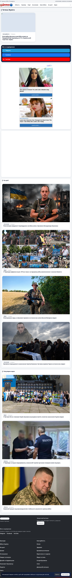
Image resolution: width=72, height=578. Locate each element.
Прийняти (57, 574)
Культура (2, 541)
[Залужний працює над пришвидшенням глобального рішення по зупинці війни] (36, 486)
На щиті (50, 5)
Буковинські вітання (43, 550)
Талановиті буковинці (6, 564)
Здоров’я (39, 547)
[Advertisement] (36, 154)
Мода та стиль (41, 557)
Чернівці (23, 5)
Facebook (9, 533)
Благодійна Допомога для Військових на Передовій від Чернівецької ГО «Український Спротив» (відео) (16, 38)
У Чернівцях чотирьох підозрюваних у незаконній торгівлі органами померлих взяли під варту (31, 463)
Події (29, 5)
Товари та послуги (5, 557)
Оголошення (4, 554)
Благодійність (6, 34)
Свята (1, 570)
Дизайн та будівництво (7, 560)
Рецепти (2, 567)
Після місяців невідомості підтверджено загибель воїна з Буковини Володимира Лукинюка (30, 226)
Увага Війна (43, 5)
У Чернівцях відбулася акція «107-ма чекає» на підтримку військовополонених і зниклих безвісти (32, 272)
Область (17, 5)
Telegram (2, 533)
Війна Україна (4, 544)
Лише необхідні (65, 574)
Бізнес (38, 544)
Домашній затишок (43, 567)
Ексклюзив (35, 5)
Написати (40, 523)
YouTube (16, 533)
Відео (55, 5)
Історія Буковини (42, 560)
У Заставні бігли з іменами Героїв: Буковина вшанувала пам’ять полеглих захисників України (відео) (33, 417)
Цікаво (2, 550)
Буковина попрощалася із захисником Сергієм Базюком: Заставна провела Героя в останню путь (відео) (34, 364)
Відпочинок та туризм (43, 554)
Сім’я (38, 564)
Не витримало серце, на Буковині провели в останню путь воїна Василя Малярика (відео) (29, 318)
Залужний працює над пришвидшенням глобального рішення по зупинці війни (27, 509)
